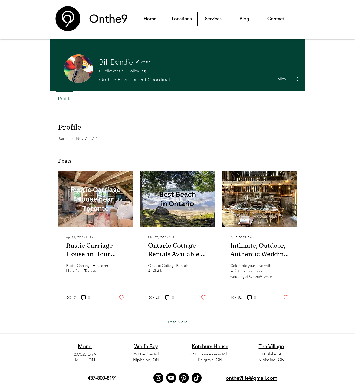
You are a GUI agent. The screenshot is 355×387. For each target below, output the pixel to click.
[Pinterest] (184, 378)
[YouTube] (171, 378)
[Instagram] (158, 378)
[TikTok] (197, 378)
